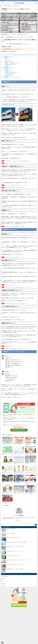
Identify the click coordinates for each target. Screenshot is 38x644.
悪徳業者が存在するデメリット (9, 75)
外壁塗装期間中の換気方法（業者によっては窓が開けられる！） (16, 303)
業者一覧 (3, 583)
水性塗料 (14, 319)
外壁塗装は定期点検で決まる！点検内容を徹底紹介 (14, 187)
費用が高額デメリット (8, 69)
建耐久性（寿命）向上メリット (9, 61)
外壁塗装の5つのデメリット (9, 67)
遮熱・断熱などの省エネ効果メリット (10, 64)
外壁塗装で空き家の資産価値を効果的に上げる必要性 (14, 226)
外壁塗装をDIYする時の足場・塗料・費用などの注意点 (14, 257)
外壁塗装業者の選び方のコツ (9, 346)
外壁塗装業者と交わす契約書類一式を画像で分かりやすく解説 (16, 348)
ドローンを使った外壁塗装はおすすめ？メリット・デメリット (16, 185)
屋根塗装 (3, 585)
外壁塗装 (3, 578)
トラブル (26, 388)
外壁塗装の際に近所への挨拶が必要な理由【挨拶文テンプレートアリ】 (17, 287)
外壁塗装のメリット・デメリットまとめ (11, 77)
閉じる (16, 54)
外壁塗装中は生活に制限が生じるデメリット (11, 72)
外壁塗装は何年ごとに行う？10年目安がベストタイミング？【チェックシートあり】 (20, 163)
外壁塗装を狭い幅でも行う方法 (10, 284)
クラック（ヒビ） (7, 151)
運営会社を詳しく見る (19, 520)
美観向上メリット (7, 58)
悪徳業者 (19, 328)
